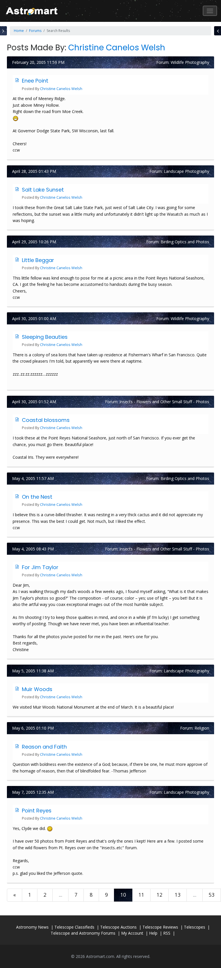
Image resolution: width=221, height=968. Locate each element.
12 (159, 894)
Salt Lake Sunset (43, 189)
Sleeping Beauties (45, 336)
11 (141, 894)
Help (153, 933)
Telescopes (194, 927)
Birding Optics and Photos (185, 241)
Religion (202, 728)
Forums (35, 30)
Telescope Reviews (160, 927)
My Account (132, 933)
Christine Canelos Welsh (116, 47)
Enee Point (35, 80)
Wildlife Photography (190, 62)
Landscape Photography (186, 171)
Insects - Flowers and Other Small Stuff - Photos (164, 401)
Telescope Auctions (118, 927)
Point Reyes (37, 810)
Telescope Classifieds (74, 927)
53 (211, 894)
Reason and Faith (44, 746)
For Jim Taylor (40, 567)
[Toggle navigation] (210, 11)
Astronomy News (32, 927)
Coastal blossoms (46, 420)
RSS (166, 933)
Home (19, 30)
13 (177, 894)
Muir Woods (37, 689)
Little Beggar (38, 260)
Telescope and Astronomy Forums (83, 933)
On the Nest (37, 496)
